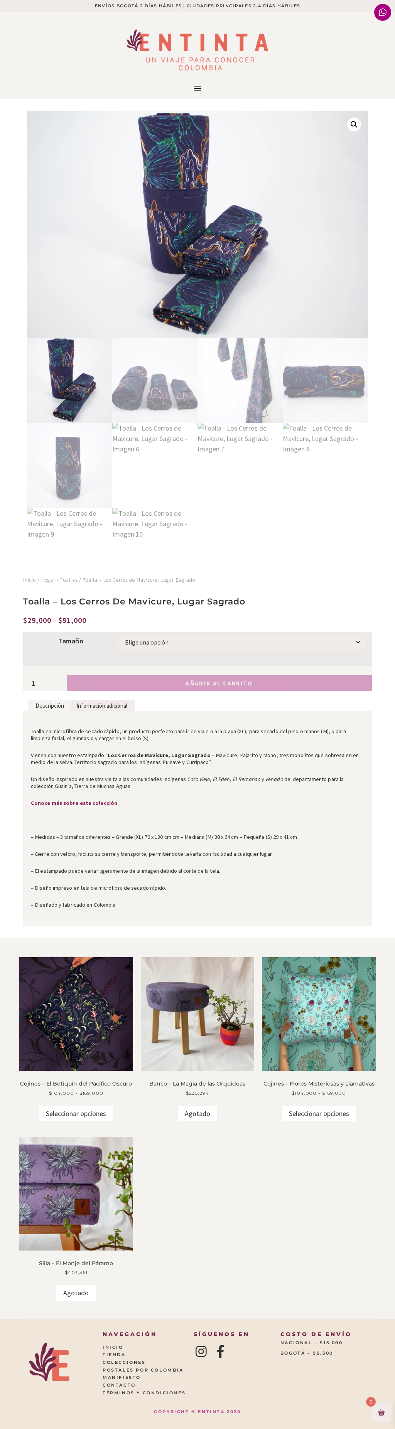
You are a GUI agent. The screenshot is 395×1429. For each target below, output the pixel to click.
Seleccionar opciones (76, 1113)
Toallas (69, 580)
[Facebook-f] (220, 1351)
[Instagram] (201, 1351)
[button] (197, 89)
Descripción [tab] (49, 705)
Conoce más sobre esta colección (74, 802)
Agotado (197, 1113)
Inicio (29, 580)
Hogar (48, 580)
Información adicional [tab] (101, 705)
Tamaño (70, 641)
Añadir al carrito (219, 683)
